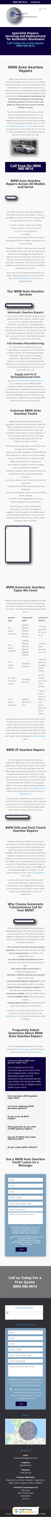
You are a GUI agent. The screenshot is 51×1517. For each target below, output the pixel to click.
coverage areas (12, 1016)
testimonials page (34, 1052)
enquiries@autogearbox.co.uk (25, 1458)
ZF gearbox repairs (38, 736)
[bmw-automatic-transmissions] (24, 154)
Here (20, 1242)
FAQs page (24, 1049)
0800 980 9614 (25, 45)
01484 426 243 (25, 1473)
